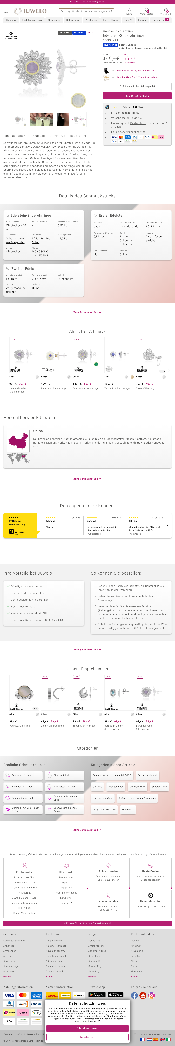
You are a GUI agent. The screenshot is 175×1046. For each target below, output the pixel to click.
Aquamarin (137, 951)
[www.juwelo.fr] (142, 1039)
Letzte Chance (110, 20)
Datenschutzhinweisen (85, 1021)
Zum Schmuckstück (85, 312)
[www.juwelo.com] (162, 1039)
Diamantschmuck (55, 966)
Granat (134, 966)
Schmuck (11, 20)
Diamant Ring (95, 961)
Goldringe (8, 971)
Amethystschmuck (56, 946)
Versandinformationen (24, 903)
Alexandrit (136, 940)
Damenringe (10, 961)
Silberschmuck (138, 786)
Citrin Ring (94, 956)
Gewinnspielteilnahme (24, 887)
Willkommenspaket (24, 882)
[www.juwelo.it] (168, 1039)
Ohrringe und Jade (103, 798)
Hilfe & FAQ (24, 908)
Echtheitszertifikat (24, 877)
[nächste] (168, 370)
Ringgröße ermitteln (24, 913)
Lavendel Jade (129, 226)
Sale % (128, 20)
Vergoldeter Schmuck (104, 809)
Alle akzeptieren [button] (87, 1028)
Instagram (151, 995)
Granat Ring (95, 966)
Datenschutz (34, 1034)
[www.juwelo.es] (155, 1039)
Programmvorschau (66, 893)
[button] (6, 10)
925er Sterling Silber (41, 241)
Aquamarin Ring (97, 951)
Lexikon (142, 20)
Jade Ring (93, 971)
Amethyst (136, 946)
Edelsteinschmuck (32, 20)
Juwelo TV (160, 20)
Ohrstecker (13, 252)
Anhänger (8, 946)
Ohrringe (97, 786)
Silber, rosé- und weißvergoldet (16, 241)
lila (95, 254)
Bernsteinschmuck (56, 956)
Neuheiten (91, 20)
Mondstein (137, 971)
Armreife (8, 956)
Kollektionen (73, 20)
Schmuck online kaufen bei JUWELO (112, 775)
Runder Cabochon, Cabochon (126, 240)
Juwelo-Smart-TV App (24, 898)
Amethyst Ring (96, 946)
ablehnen (96, 1016)
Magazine (66, 887)
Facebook (134, 995)
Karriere (7, 1034)
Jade (97, 226)
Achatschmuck (54, 940)
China (123, 254)
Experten (66, 882)
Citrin (134, 961)
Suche (111, 11)
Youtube (142, 995)
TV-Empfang (24, 893)
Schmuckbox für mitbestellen (136, 70)
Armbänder (9, 951)
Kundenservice (24, 872)
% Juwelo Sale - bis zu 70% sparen (137, 798)
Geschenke (54, 20)
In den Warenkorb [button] (137, 96)
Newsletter (66, 898)
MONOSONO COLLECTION (40, 254)
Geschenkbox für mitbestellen (137, 77)
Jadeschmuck (115, 786)
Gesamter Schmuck (14, 940)
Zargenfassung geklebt (155, 239)
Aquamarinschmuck (57, 951)
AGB (19, 1034)
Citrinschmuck (54, 961)
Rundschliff (65, 279)
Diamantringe (10, 966)
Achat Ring (94, 940)
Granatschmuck (55, 971)
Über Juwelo (66, 872)
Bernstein (136, 956)
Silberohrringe (159, 786)
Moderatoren (66, 877)
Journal (65, 903)
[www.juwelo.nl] (149, 1039)
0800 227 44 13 (108, 910)
